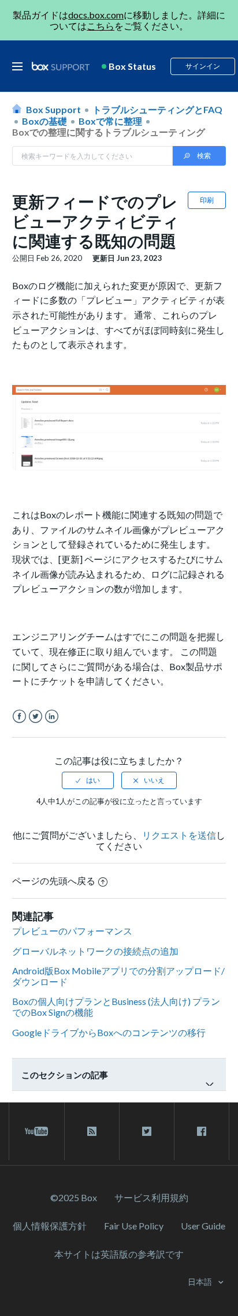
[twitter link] (147, 1131)
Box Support (53, 109)
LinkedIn (51, 716)
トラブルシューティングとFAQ (157, 109)
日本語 (201, 1282)
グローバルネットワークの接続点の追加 (95, 950)
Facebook (19, 716)
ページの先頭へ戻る (53, 880)
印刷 (207, 200)
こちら (100, 25)
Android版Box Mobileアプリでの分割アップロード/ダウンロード (118, 976)
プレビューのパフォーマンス (72, 930)
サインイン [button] (202, 66)
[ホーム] (61, 67)
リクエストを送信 (179, 834)
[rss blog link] (92, 1131)
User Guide (203, 1225)
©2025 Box (73, 1197)
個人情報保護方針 (50, 1225)
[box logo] (61, 66)
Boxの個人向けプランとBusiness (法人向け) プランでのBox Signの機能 (116, 1007)
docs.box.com (96, 14)
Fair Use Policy (133, 1225)
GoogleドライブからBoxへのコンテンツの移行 (109, 1032)
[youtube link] (36, 1131)
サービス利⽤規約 (151, 1197)
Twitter (35, 716)
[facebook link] (201, 1131)
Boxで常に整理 (110, 120)
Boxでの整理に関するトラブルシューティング (108, 131)
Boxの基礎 (44, 120)
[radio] (88, 780)
